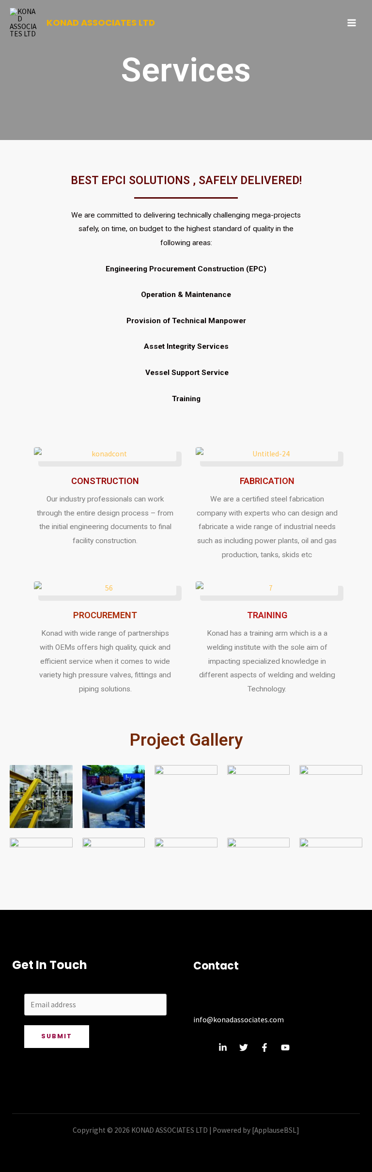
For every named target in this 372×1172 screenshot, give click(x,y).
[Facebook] (264, 1047)
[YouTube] (285, 1047)
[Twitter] (243, 1047)
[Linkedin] (222, 1047)
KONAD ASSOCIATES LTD (100, 22)
